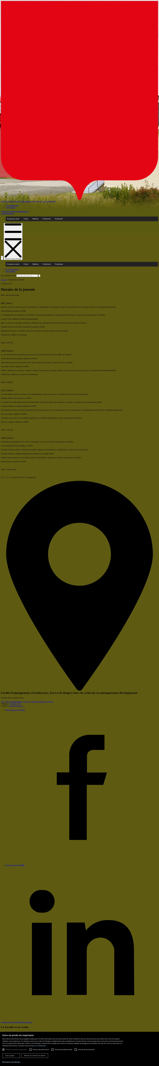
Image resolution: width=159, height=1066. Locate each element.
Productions (47, 219)
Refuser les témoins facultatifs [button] (34, 1056)
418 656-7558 (15, 704)
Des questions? (26, 1022)
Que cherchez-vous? (8, 276)
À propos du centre (13, 219)
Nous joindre (10, 207)
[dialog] (79, 1049)
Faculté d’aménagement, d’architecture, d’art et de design (35, 201)
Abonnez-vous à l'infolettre (11, 1022)
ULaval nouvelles (12, 205)
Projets (26, 219)
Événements (59, 219)
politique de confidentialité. (37, 1046)
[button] (11, 1062)
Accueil (4, 280)
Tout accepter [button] (10, 1056)
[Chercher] (2, 258)
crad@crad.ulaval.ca (15, 706)
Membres (35, 219)
